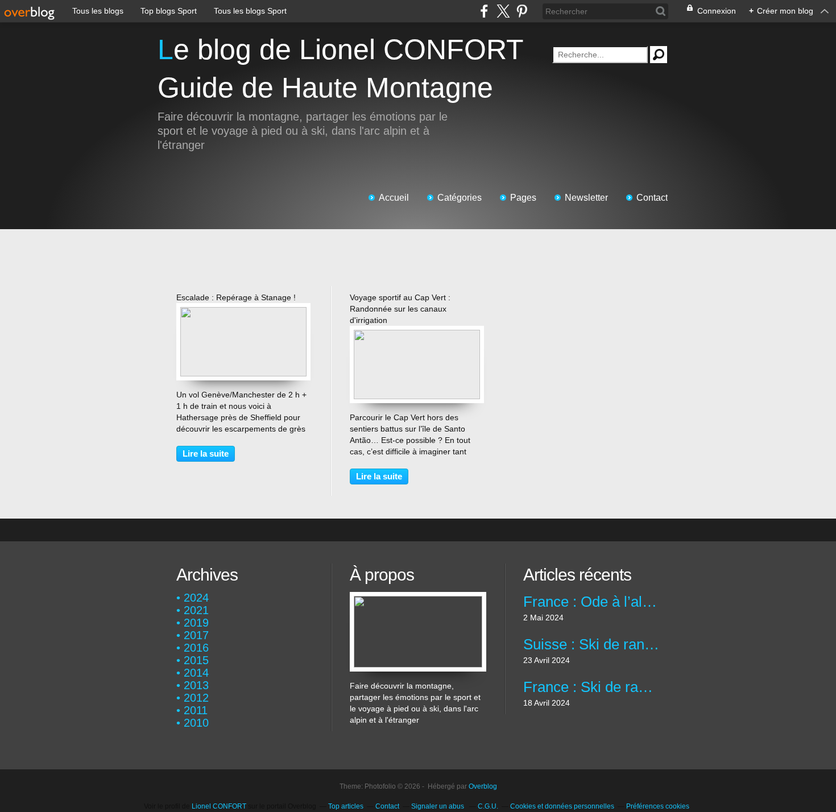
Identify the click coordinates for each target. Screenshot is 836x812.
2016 (196, 647)
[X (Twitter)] (503, 11)
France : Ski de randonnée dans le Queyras (591, 686)
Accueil (394, 197)
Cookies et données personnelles (562, 806)
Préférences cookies (657, 806)
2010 (196, 722)
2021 (196, 610)
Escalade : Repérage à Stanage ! (236, 297)
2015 (196, 660)
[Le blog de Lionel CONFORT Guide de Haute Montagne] (418, 597)
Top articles (345, 806)
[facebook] (484, 11)
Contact (652, 197)
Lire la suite (206, 453)
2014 (196, 672)
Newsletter (586, 197)
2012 (196, 697)
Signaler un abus (438, 806)
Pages (523, 197)
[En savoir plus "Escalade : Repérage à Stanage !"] (243, 312)
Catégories (459, 197)
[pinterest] (522, 11)
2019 (196, 622)
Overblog (483, 786)
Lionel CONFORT (219, 806)
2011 (196, 710)
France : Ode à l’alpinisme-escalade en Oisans (591, 601)
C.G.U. (488, 806)
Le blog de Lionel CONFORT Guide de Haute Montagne (340, 68)
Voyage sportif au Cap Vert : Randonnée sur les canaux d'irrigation (400, 309)
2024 (196, 597)
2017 (196, 635)
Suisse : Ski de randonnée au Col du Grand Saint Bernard (591, 644)
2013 (196, 685)
